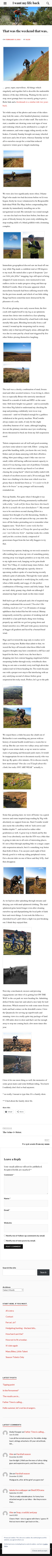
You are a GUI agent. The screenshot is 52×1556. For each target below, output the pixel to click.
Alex (28, 39)
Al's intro (10, 1311)
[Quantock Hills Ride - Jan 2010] (13, 167)
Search (43, 1272)
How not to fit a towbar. (16, 1340)
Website (8, 1223)
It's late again (12, 1345)
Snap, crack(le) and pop (26, 1512)
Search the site (9, 1268)
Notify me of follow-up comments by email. (25, 1235)
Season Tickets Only (15, 1357)
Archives (7, 1287)
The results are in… (11, 1396)
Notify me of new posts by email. (21, 1240)
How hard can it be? (14, 1334)
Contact (9, 1316)
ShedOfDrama (37, 1490)
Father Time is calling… (13, 1402)
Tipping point (9, 1384)
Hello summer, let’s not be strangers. (19, 1408)
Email (7, 1210)
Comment (9, 1175)
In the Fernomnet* (11, 1390)
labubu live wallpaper (18, 1490)
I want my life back (26, 3)
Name (7, 1198)
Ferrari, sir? (11, 1322)
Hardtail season (23, 1454)
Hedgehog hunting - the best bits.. (21, 1328)
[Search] (45, 3)
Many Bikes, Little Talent (17, 1351)
